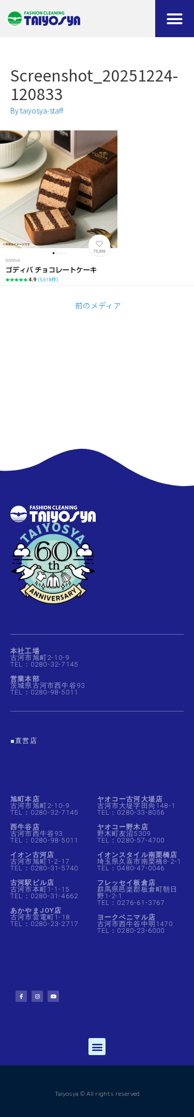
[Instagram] (37, 996)
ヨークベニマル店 (126, 917)
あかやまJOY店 (36, 910)
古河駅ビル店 (32, 882)
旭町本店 (25, 799)
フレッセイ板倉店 (126, 882)
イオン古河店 (32, 855)
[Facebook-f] (21, 996)
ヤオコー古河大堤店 (130, 799)
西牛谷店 (25, 827)
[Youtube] (53, 996)
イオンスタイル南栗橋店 (137, 855)
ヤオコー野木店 (122, 827)
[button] (175, 18)
